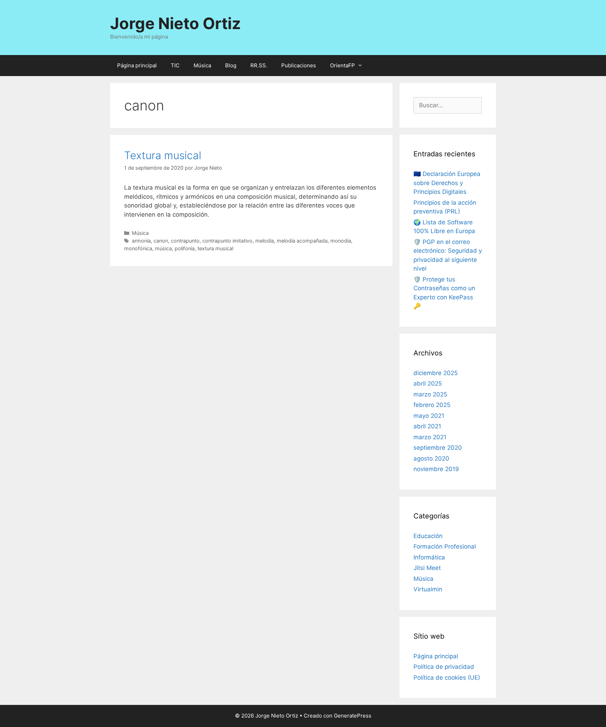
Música (202, 65)
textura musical (215, 248)
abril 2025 (427, 383)
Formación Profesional (444, 546)
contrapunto (185, 241)
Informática (429, 557)
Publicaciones (298, 65)
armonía (141, 241)
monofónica (138, 248)
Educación (428, 535)
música (163, 248)
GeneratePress (352, 715)
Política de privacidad (443, 666)
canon (161, 241)
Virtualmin (427, 589)
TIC (175, 65)
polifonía (185, 248)
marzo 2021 (429, 437)
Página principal (137, 65)
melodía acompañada (302, 241)
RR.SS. (258, 65)
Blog (230, 65)
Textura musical (162, 155)
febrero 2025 (431, 404)
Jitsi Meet (427, 567)
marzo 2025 (430, 394)
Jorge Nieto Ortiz (175, 23)
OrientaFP (342, 65)
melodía (264, 241)
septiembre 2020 (437, 447)
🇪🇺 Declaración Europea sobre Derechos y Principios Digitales (446, 182)
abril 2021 (427, 426)
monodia (340, 241)
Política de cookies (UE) (446, 677)
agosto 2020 (431, 458)
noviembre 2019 (436, 469)
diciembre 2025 (435, 372)
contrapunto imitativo (227, 241)
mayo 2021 (428, 415)
